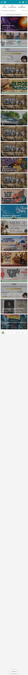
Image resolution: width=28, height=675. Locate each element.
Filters (23, 10)
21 (19, 332)
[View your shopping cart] (23, 2)
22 (22, 332)
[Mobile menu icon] (2, 2)
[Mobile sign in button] (20, 2)
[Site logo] (5, 2)
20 (17, 332)
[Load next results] (27, 14)
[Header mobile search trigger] (26, 2)
